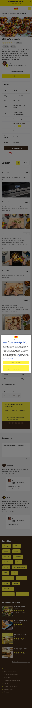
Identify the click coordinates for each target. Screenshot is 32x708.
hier (19, 355)
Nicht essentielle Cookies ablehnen (16, 369)
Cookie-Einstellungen (16, 362)
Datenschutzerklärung (8, 358)
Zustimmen (16, 366)
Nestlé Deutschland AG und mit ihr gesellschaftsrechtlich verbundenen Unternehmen (14, 342)
